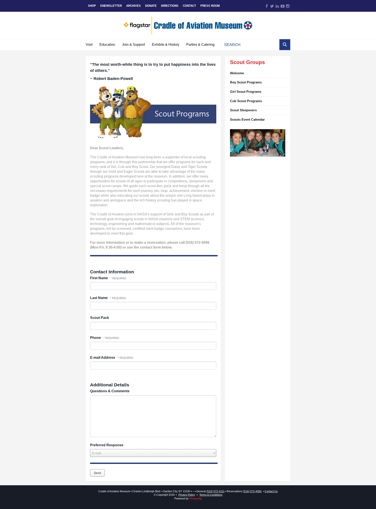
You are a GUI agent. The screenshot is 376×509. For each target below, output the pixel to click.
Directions (169, 5)
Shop (92, 5)
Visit (89, 44)
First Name (99, 278)
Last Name (99, 298)
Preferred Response (106, 445)
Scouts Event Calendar (247, 119)
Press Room (210, 5)
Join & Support (133, 44)
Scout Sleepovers (243, 110)
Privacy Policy (186, 494)
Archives (133, 5)
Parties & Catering (200, 44)
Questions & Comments (109, 391)
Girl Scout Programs (245, 91)
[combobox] (250, 44)
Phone (96, 338)
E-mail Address (103, 357)
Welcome (237, 73)
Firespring (195, 498)
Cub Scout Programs (246, 101)
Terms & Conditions (210, 494)
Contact (189, 5)
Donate (151, 5)
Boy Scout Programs (246, 82)
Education (107, 44)
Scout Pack (99, 318)
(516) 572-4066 (252, 491)
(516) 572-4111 (215, 491)
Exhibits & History (165, 44)
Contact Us (271, 491)
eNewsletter (111, 5)
